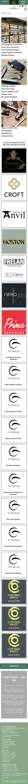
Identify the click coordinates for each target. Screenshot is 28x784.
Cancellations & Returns (9, 744)
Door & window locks (9, 91)
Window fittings (7, 55)
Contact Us (6, 746)
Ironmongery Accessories (11, 44)
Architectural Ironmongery (14, 30)
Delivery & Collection (8, 743)
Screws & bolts (7, 136)
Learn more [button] (5, 777)
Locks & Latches (14, 71)
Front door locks (7, 89)
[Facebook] (20, 6)
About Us (4, 1)
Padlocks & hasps (8, 86)
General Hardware (14, 113)
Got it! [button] (14, 781)
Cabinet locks (6, 94)
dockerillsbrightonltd (18, 691)
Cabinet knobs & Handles (11, 52)
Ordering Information (9, 741)
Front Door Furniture (10, 47)
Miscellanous (6, 133)
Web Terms (6, 747)
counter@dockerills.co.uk (16, 690)
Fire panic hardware (9, 97)
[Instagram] (25, 6)
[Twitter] (23, 6)
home (3, 13)
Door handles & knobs (10, 50)
